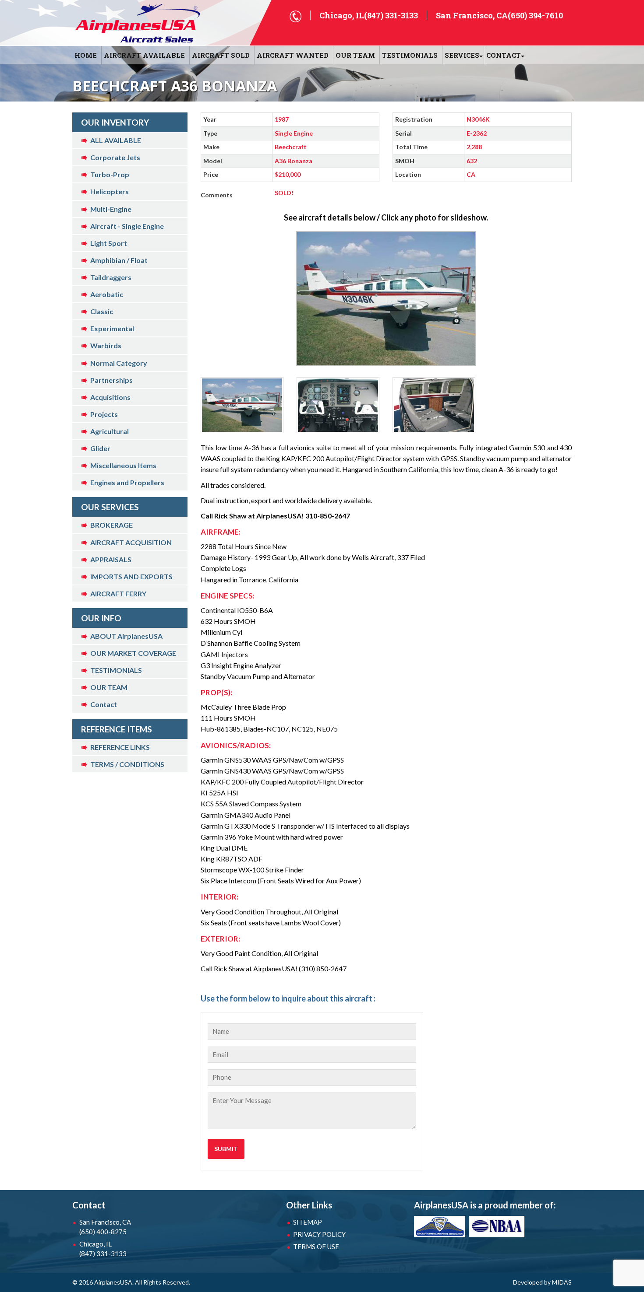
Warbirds (105, 345)
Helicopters (109, 191)
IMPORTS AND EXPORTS (131, 576)
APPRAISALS (110, 559)
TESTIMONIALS (116, 670)
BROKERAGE (111, 525)
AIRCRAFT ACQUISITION (131, 542)
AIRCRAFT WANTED (293, 55)
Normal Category (118, 363)
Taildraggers (110, 277)
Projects (104, 414)
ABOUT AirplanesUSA (126, 636)
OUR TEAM (355, 55)
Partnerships (111, 380)
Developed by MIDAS (542, 1282)
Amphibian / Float (119, 260)
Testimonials (410, 55)
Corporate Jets (115, 157)
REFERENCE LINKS (120, 747)
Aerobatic (106, 294)
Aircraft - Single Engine (127, 226)
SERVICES (462, 55)
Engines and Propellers (127, 482)
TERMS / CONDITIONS (127, 764)
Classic (101, 311)
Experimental (112, 328)
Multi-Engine (110, 209)
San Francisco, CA (105, 1227)
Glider (100, 448)
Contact (103, 704)
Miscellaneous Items (123, 465)
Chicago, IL (103, 1248)
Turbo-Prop (109, 174)
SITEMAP (307, 1222)
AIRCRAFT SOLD (221, 55)
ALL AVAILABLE (115, 140)
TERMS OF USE (316, 1246)
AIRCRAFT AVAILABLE (144, 55)
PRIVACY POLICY (319, 1234)
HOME (85, 55)
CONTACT (503, 55)
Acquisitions (110, 397)
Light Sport (108, 243)
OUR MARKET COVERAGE (133, 653)
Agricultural (109, 431)
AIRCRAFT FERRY (118, 593)
